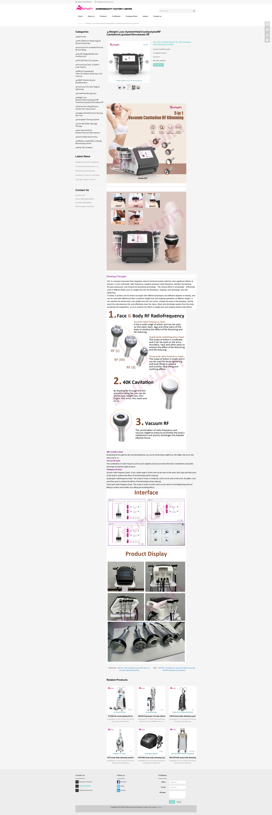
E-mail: (163, 787)
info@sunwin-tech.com (105, 2)
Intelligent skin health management (87, 162)
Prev (111, 62)
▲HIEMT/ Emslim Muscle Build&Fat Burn (85, 81)
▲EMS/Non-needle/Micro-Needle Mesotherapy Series (88, 142)
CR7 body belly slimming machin (120, 758)
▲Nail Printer (80, 37)
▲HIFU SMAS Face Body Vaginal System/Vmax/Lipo (88, 42)
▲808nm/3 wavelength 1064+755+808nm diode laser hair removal (89, 73)
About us (91, 16)
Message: (163, 792)
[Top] (267, 40)
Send (172, 802)
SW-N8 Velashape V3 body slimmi (151, 716)
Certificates (116, 16)
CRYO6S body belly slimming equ (151, 758)
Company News (131, 16)
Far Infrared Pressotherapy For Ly (86, 166)
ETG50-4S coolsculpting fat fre (120, 716)
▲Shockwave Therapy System (87, 119)
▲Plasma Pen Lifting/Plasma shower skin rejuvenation (86, 107)
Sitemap (159, 807)
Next (147, 62)
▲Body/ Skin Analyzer (84, 147)
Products (103, 16)
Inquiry (145, 16)
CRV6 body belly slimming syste (183, 716)
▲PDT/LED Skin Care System (86, 60)
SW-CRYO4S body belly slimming (182, 758)
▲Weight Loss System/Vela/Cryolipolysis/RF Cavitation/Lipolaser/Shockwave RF (89, 100)
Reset (179, 802)
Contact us (157, 16)
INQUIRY (159, 65)
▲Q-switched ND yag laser (86, 93)
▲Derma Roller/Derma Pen (86, 137)
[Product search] (194, 11)
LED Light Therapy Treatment (85, 179)
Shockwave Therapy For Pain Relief (87, 175)
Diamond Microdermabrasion (85, 171)
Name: (164, 782)
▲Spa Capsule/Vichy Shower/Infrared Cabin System (87, 131)
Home (80, 16)
